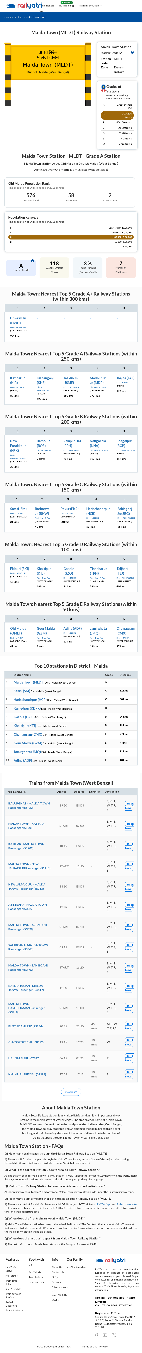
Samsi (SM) (18, 509)
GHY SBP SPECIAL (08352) (26, 1042)
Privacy (103, 1346)
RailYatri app (104, 1204)
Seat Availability (14, 1289)
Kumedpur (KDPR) (27, 708)
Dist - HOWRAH (18, 327)
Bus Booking (66, 5)
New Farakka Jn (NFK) (18, 445)
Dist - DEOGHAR (71, 387)
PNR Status (12, 1275)
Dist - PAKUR (67, 513)
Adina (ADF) (72, 628)
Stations (19, 17)
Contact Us (58, 1272)
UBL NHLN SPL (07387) (24, 1058)
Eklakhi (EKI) (19, 569)
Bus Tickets (35, 1272)
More (42, 11)
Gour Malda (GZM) (28, 743)
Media (55, 1300)
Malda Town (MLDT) (29, 682)
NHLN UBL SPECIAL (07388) (27, 1074)
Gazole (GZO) (24, 717)
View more (71, 1091)
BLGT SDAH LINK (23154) (25, 1026)
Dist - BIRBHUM (71, 450)
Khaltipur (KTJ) (25, 726)
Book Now (129, 805)
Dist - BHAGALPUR (99, 450)
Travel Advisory (14, 1310)
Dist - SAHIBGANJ (43, 518)
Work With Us (59, 1295)
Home (7, 17)
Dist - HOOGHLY (18, 573)
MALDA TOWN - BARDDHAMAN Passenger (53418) (26, 1008)
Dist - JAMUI (122, 382)
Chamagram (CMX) (28, 734)
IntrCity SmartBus (76, 1267)
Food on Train (36, 1282)
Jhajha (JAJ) (125, 378)
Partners (56, 1282)
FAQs (55, 1277)
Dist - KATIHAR (17, 387)
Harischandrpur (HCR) (30, 700)
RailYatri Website (127, 1204)
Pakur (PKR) (70, 509)
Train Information (89, 5)
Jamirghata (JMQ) (27, 752)
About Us (57, 1267)
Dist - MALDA (16, 513)
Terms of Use (90, 1346)
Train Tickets (46, 5)
